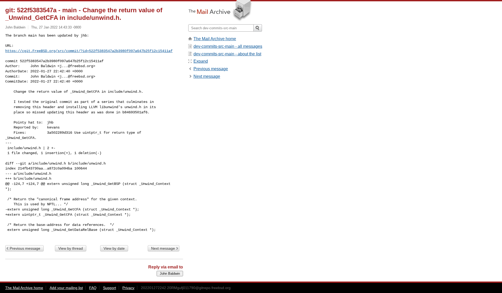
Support (109, 288)
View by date (114, 248)
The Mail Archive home (214, 39)
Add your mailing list (66, 288)
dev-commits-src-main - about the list (227, 54)
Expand (200, 61)
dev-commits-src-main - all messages (227, 46)
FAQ (92, 288)
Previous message (25, 248)
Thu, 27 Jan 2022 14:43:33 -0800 (56, 27)
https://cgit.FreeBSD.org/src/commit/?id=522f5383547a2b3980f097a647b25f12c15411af (89, 51)
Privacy (128, 288)
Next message (163, 248)
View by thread (70, 248)
